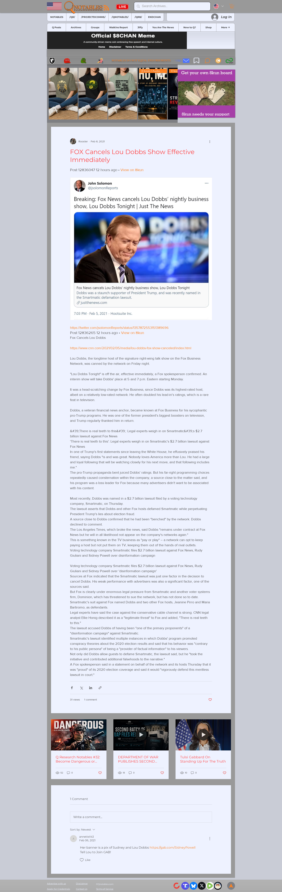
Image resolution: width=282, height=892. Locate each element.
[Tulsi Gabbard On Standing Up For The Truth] (203, 734)
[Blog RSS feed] (106, 8)
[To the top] (231, 886)
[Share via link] (100, 688)
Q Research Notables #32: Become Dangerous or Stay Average (78, 759)
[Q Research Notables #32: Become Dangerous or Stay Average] (78, 734)
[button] (232, 6)
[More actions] (209, 141)
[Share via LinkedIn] (90, 688)
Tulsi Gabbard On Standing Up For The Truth (203, 759)
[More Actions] (209, 838)
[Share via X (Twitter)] (81, 688)
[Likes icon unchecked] (81, 860)
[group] (112, 94)
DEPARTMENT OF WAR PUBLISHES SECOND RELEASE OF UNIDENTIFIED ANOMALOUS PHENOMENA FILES (138, 759)
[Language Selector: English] (218, 6)
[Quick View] (63, 93)
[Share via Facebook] (72, 688)
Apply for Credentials (58, 889)
